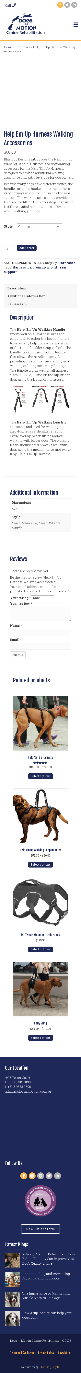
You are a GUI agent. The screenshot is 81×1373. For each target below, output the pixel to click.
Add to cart (26, 248)
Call (8, 5)
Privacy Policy (46, 1352)
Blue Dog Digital (50, 1367)
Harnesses (22, 47)
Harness (19, 267)
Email (16, 640)
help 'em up (36, 267)
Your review (21, 603)
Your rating (20, 598)
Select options (41, 776)
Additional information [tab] (26, 296)
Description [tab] (16, 288)
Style (8, 226)
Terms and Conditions (22, 1352)
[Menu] (75, 24)
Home (8, 47)
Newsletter (64, 1352)
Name (16, 625)
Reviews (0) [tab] (17, 304)
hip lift (53, 267)
